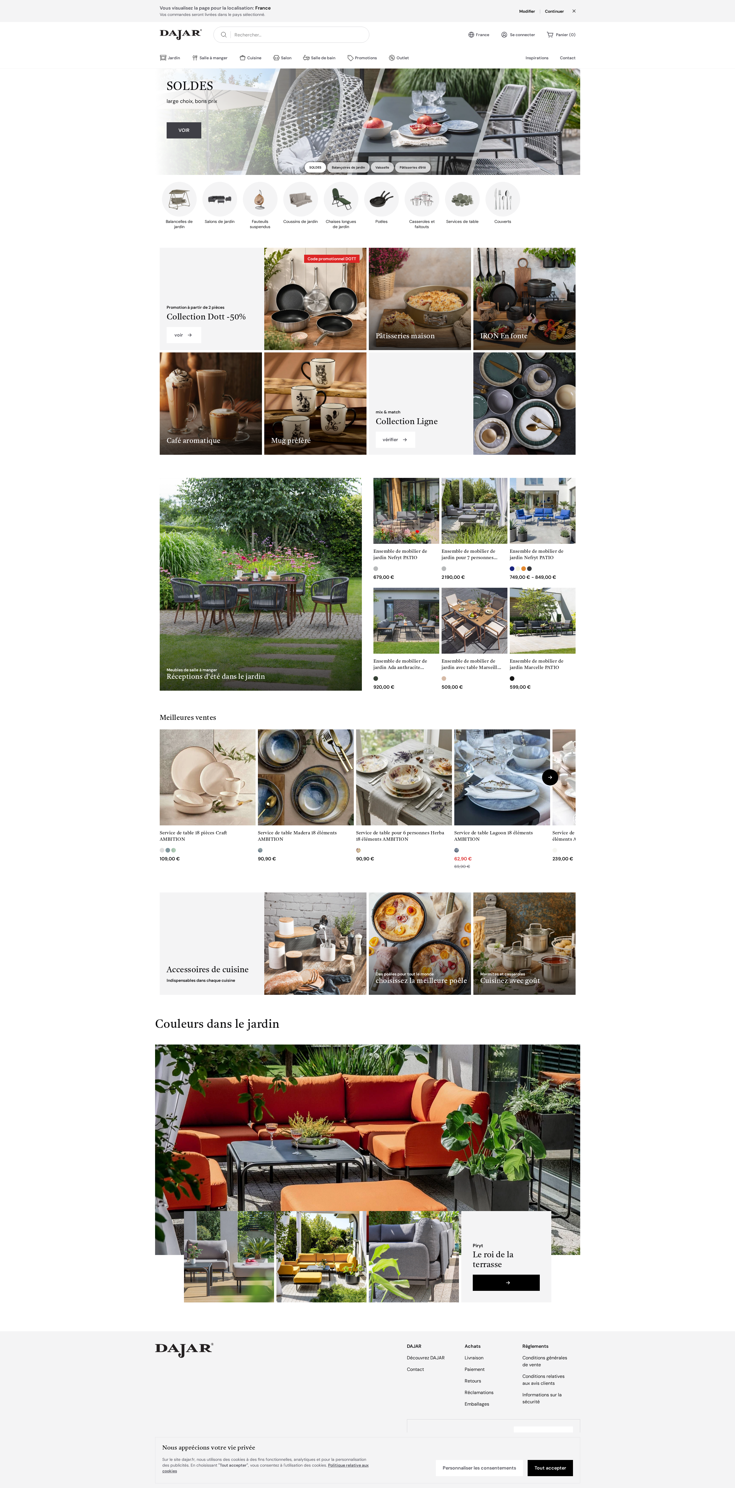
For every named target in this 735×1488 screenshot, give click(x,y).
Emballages (477, 1404)
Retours (473, 1381)
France (482, 34)
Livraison (474, 1358)
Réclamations (479, 1392)
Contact (568, 57)
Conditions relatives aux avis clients (543, 1379)
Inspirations (537, 57)
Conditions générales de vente (544, 1361)
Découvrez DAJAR (426, 1358)
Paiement (475, 1369)
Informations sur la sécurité (542, 1398)
